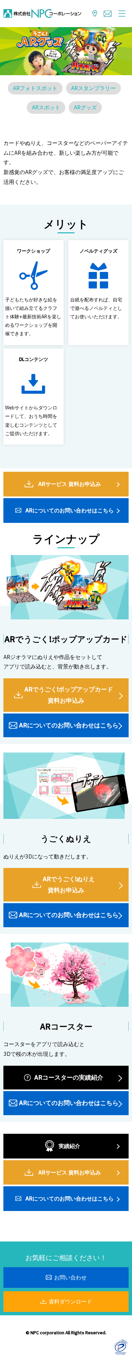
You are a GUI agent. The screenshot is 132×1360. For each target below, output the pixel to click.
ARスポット (46, 107)
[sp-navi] (122, 13)
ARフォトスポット (35, 88)
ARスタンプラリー (93, 88)
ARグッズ (85, 107)
